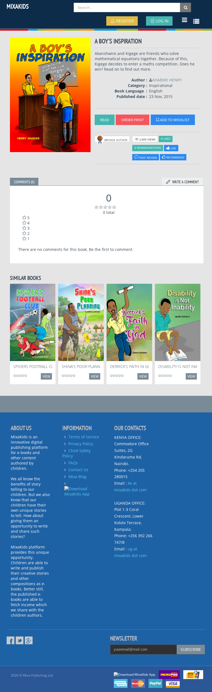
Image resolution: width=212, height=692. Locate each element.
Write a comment (185, 181)
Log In (162, 20)
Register (124, 20)
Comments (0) (24, 181)
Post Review (147, 158)
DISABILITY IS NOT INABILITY (183, 366)
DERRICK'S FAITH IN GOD (132, 366)
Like (173, 148)
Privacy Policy (80, 443)
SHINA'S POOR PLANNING (84, 366)
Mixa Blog (77, 476)
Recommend (174, 157)
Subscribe (191, 649)
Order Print (132, 119)
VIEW (46, 376)
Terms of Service (83, 436)
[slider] (105, 207)
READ (104, 119)
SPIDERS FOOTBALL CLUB (36, 366)
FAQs (73, 462)
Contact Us (78, 469)
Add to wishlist (174, 119)
